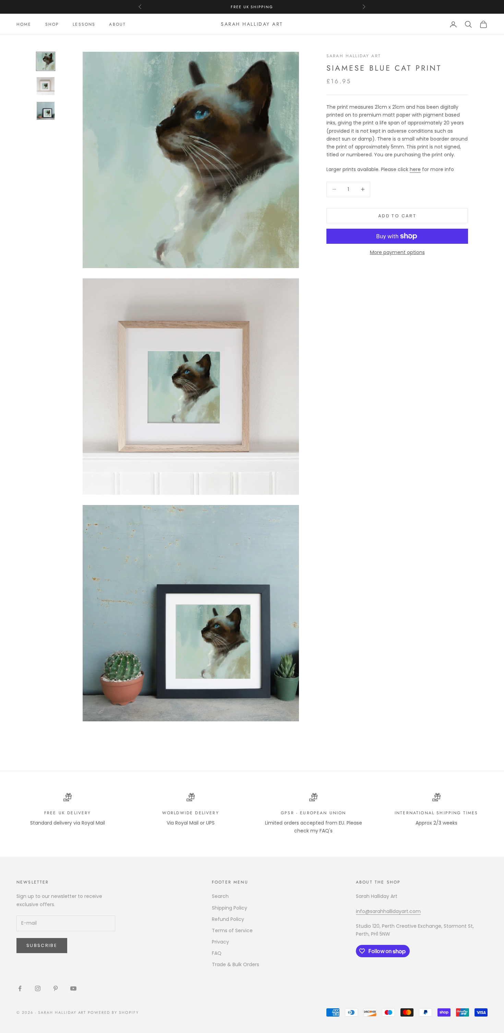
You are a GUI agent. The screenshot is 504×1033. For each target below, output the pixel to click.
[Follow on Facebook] (19, 988)
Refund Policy (228, 919)
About (117, 24)
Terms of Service (232, 930)
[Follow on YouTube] (73, 988)
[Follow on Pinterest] (55, 988)
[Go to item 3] (45, 110)
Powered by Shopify (113, 1012)
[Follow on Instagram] (37, 988)
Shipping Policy (229, 907)
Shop (52, 24)
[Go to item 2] (45, 86)
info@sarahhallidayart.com (388, 911)
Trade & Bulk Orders (235, 964)
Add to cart (397, 215)
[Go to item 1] (45, 61)
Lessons (84, 24)
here (415, 169)
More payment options (397, 252)
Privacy (220, 941)
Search (220, 896)
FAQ (216, 953)
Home (24, 24)
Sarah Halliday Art (353, 56)
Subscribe (41, 945)
